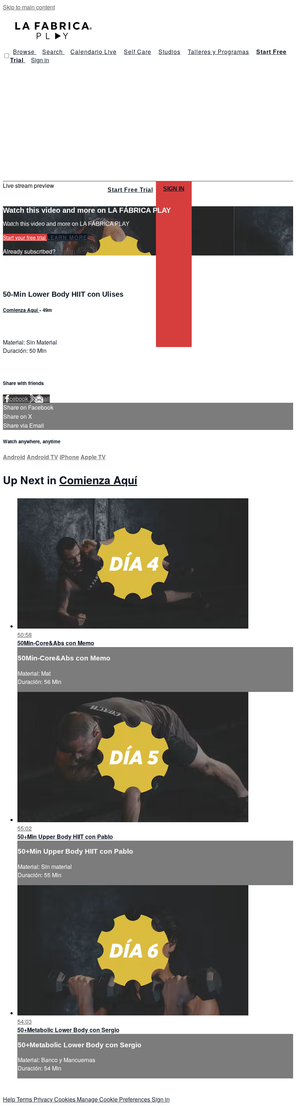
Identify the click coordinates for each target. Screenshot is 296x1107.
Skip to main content (29, 7)
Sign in (40, 60)
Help (10, 1099)
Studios (169, 51)
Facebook (16, 398)
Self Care (137, 51)
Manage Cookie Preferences (114, 1099)
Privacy (44, 1099)
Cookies (65, 1099)
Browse (24, 51)
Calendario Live (93, 51)
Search (53, 51)
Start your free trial (25, 237)
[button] (6, 55)
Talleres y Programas (218, 51)
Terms (25, 1099)
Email (42, 398)
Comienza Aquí (21, 310)
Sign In (173, 189)
